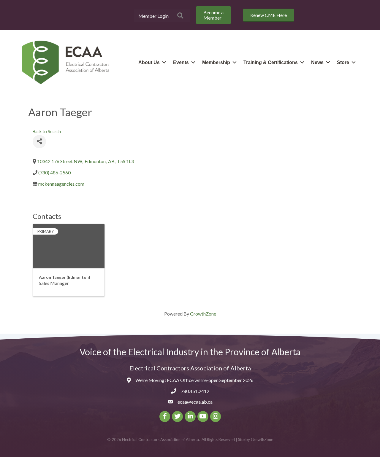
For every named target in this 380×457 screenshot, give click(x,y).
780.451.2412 (195, 391)
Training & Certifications (270, 62)
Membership (216, 62)
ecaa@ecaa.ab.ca (195, 402)
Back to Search (47, 131)
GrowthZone (203, 313)
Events (181, 62)
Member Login (153, 16)
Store (343, 62)
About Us (149, 62)
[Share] (39, 141)
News (317, 62)
